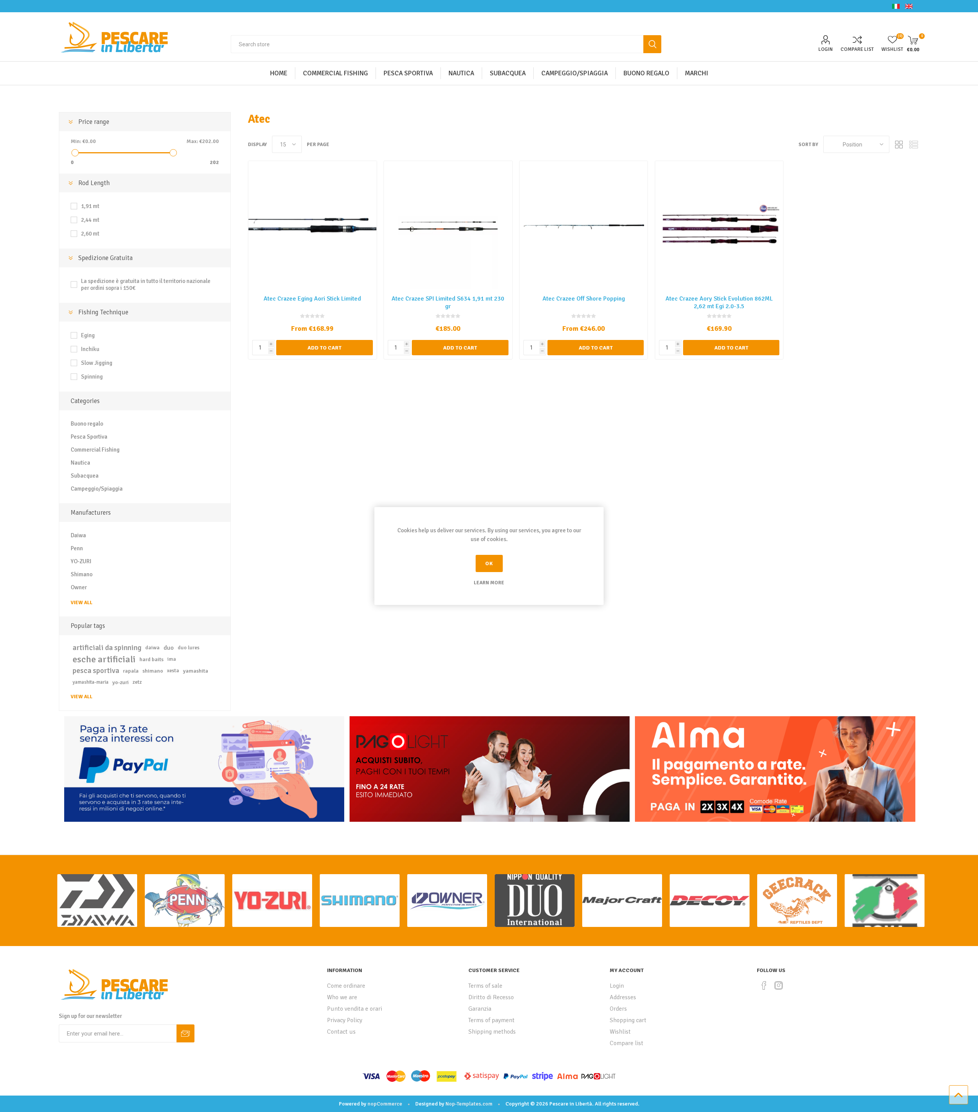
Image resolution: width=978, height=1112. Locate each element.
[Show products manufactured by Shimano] (360, 900)
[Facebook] (764, 985)
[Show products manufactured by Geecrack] (797, 900)
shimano (152, 670)
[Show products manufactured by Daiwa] (97, 900)
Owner (79, 587)
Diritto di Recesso (491, 997)
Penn (77, 548)
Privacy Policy (344, 1020)
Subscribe (185, 1033)
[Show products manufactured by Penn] (185, 900)
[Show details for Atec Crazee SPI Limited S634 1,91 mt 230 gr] (448, 225)
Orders (618, 1009)
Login (825, 49)
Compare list (857, 49)
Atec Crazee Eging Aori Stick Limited (312, 298)
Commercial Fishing (95, 449)
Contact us (341, 1032)
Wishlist (620, 1032)
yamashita (195, 670)
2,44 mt (90, 219)
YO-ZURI (81, 561)
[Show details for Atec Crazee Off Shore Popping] (584, 225)
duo (169, 648)
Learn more (489, 583)
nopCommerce (385, 1104)
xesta (173, 670)
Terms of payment (491, 1020)
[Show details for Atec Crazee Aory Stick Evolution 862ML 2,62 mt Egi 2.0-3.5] (719, 225)
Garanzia (479, 1009)
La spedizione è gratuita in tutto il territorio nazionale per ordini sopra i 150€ (145, 284)
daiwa (152, 647)
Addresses (623, 997)
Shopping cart (628, 1020)
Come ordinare (346, 986)
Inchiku (90, 349)
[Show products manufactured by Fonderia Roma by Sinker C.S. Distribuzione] (885, 900)
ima (171, 659)
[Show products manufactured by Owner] (447, 900)
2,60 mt (90, 233)
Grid (899, 144)
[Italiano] (896, 6)
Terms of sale (485, 986)
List (913, 144)
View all (81, 603)
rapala (131, 670)
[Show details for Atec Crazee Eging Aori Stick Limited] (312, 225)
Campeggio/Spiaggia (97, 488)
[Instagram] (778, 985)
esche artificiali (104, 659)
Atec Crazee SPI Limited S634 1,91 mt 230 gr (448, 302)
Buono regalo (87, 423)
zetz (137, 682)
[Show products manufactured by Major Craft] (622, 900)
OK (489, 563)
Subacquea (85, 475)
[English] (909, 6)
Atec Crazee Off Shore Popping (583, 298)
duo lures (188, 647)
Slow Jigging (96, 362)
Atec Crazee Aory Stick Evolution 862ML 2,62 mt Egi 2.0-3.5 (719, 302)
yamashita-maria (90, 682)
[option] (97, 900)
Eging (88, 335)
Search (652, 44)
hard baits (151, 659)
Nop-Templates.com (468, 1104)
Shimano (81, 574)
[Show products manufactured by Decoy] (710, 900)
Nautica (80, 462)
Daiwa (78, 535)
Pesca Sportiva (89, 436)
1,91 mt (90, 206)
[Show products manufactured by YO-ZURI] (272, 900)
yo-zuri (120, 682)
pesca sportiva (96, 670)
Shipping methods (492, 1032)
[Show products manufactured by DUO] (535, 900)
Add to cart (325, 348)
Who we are (342, 997)
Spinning (92, 376)
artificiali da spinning (107, 647)
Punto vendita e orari (354, 1009)
